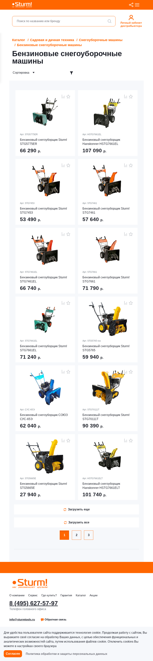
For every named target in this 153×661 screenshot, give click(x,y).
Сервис (33, 595)
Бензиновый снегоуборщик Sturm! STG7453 (43, 210)
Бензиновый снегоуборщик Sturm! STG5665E (43, 485)
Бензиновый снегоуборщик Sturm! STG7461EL (43, 279)
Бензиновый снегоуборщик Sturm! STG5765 (105, 348)
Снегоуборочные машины (100, 40)
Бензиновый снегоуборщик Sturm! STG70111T (105, 417)
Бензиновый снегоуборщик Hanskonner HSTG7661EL (101, 141)
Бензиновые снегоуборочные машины (49, 45)
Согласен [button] (13, 653)
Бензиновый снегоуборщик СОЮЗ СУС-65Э (44, 417)
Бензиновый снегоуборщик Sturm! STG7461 (105, 210)
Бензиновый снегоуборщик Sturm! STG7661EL (43, 348)
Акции (93, 595)
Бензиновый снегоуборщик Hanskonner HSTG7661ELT (101, 485)
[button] (53, 619)
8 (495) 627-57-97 (33, 603)
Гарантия (66, 595)
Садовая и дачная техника (52, 40)
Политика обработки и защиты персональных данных (66, 653)
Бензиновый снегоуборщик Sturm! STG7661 (105, 279)
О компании (16, 595)
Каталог (18, 40)
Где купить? (49, 595)
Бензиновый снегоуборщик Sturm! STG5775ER (43, 141)
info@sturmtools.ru (22, 619)
